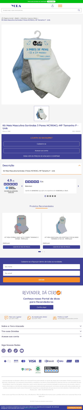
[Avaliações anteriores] (22, 186)
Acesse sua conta (41, 151)
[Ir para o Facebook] (10, 351)
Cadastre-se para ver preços (21, 247)
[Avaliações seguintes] (78, 186)
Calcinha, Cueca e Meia (28, 18)
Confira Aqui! (41, 307)
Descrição (8, 165)
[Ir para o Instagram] (4, 351)
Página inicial (8, 18)
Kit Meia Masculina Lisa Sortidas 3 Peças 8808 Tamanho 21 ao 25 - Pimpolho (61, 238)
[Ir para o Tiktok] (16, 351)
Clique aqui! (51, 1)
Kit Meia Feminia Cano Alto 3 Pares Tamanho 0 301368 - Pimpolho (21, 238)
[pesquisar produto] (79, 10)
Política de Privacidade (30, 408)
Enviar (41, 280)
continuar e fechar (74, 407)
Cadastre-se (41, 144)
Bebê (17, 18)
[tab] (39, 251)
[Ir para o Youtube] (22, 351)
